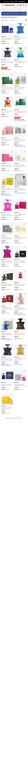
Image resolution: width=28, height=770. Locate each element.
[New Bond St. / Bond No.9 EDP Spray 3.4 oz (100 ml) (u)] (12, 294)
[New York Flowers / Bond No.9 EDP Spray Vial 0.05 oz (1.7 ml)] (25, 175)
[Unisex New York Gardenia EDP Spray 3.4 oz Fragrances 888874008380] (12, 201)
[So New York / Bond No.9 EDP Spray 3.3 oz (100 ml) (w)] (25, 152)
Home (7, 418)
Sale (11, 418)
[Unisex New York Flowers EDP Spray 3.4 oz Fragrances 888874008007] (25, 294)
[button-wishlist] (23, 5)
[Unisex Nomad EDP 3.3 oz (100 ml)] (25, 24)
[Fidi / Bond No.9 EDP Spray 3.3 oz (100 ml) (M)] (25, 247)
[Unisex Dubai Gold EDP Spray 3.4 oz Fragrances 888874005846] (25, 345)
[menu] (2, 5)
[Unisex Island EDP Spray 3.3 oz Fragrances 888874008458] (25, 48)
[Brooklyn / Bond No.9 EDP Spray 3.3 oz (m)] (25, 126)
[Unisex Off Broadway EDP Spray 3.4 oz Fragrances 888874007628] (25, 271)
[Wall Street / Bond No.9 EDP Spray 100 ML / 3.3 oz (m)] (12, 271)
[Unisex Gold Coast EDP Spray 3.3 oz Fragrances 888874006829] (12, 126)
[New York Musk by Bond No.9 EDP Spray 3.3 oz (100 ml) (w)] (25, 98)
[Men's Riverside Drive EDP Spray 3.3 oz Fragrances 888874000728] (25, 74)
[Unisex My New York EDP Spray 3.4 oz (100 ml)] (12, 48)
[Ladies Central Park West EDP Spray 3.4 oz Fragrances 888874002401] (12, 224)
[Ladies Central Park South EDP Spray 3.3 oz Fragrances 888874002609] (25, 371)
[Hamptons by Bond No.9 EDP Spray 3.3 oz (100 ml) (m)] (12, 320)
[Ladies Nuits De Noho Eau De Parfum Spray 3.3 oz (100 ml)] (12, 345)
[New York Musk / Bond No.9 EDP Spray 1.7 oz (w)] (12, 74)
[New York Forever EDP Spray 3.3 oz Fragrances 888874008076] (12, 98)
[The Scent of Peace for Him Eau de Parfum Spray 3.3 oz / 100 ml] (12, 24)
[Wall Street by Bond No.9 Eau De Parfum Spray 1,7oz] (25, 320)
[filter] (26, 20)
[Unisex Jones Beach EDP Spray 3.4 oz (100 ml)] (12, 175)
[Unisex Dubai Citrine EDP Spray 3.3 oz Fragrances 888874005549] (12, 394)
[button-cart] (26, 5)
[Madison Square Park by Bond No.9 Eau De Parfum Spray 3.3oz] (12, 152)
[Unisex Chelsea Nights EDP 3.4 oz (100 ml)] (12, 247)
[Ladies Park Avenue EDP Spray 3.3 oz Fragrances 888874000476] (25, 224)
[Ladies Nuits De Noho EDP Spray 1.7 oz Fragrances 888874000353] (12, 371)
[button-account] (20, 5)
